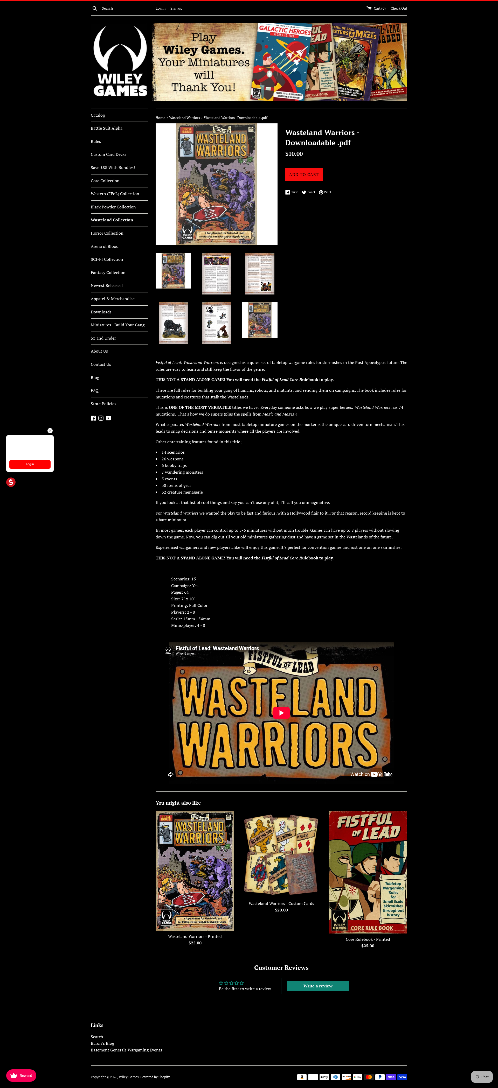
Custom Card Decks (108, 154)
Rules (96, 141)
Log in (160, 8)
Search (97, 1037)
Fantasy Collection (108, 272)
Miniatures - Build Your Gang (117, 325)
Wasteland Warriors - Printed (195, 936)
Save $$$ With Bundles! (113, 167)
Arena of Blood (105, 246)
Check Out (399, 8)
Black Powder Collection (113, 207)
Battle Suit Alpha (106, 128)
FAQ (95, 390)
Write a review (318, 986)
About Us (99, 351)
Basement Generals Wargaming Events (126, 1050)
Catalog (98, 115)
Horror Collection (107, 233)
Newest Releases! (107, 285)
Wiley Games (129, 1077)
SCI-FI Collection (107, 259)
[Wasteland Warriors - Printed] (195, 871)
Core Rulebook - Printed (368, 939)
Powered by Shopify (155, 1077)
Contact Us (101, 364)
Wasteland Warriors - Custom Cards (281, 903)
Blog (95, 377)
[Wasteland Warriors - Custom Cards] (281, 854)
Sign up (176, 8)
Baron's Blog (102, 1043)
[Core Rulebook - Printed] (368, 872)
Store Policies (103, 403)
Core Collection (105, 181)
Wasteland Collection (112, 220)
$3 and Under (103, 338)
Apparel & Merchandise (113, 298)
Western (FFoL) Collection (115, 193)
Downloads (101, 312)
